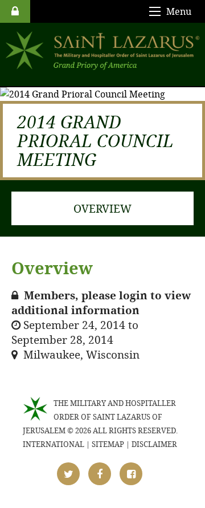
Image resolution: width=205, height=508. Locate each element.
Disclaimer (154, 444)
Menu (178, 11)
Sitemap (108, 444)
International (53, 444)
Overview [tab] (102, 208)
